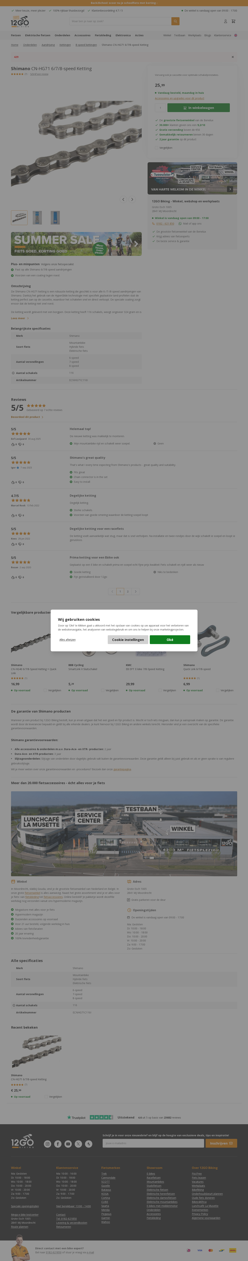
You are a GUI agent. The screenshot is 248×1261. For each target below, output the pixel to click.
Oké (170, 639)
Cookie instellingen (128, 639)
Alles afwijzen (67, 639)
